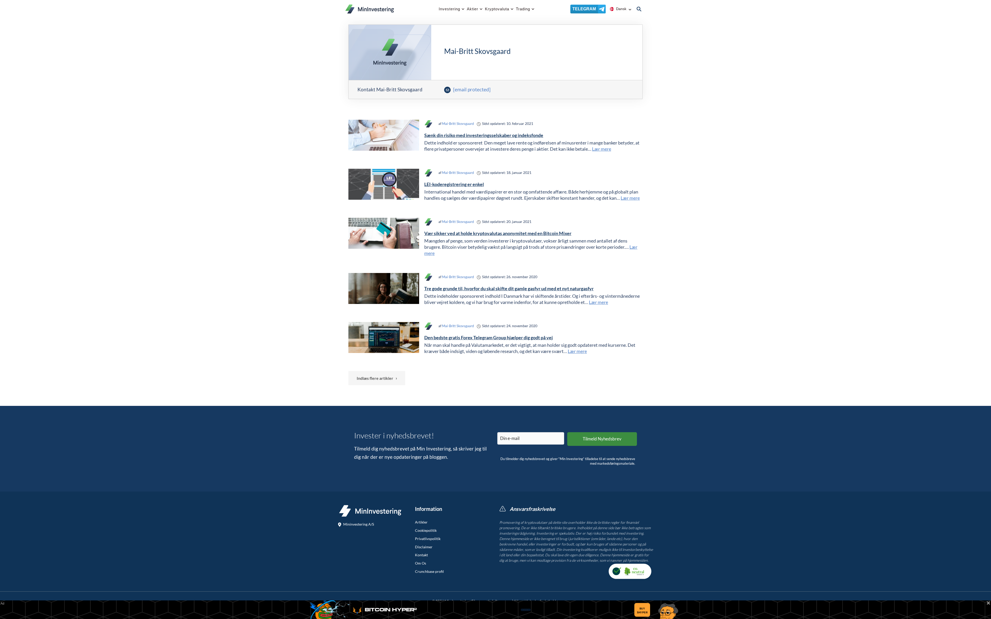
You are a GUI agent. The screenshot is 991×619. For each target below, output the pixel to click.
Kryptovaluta (497, 9)
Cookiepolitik (426, 530)
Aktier (472, 9)
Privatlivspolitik (428, 539)
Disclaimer (424, 547)
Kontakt (421, 555)
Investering (449, 9)
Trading (523, 9)
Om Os (420, 563)
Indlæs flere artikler (377, 378)
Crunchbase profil (429, 571)
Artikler (421, 522)
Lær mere (601, 149)
